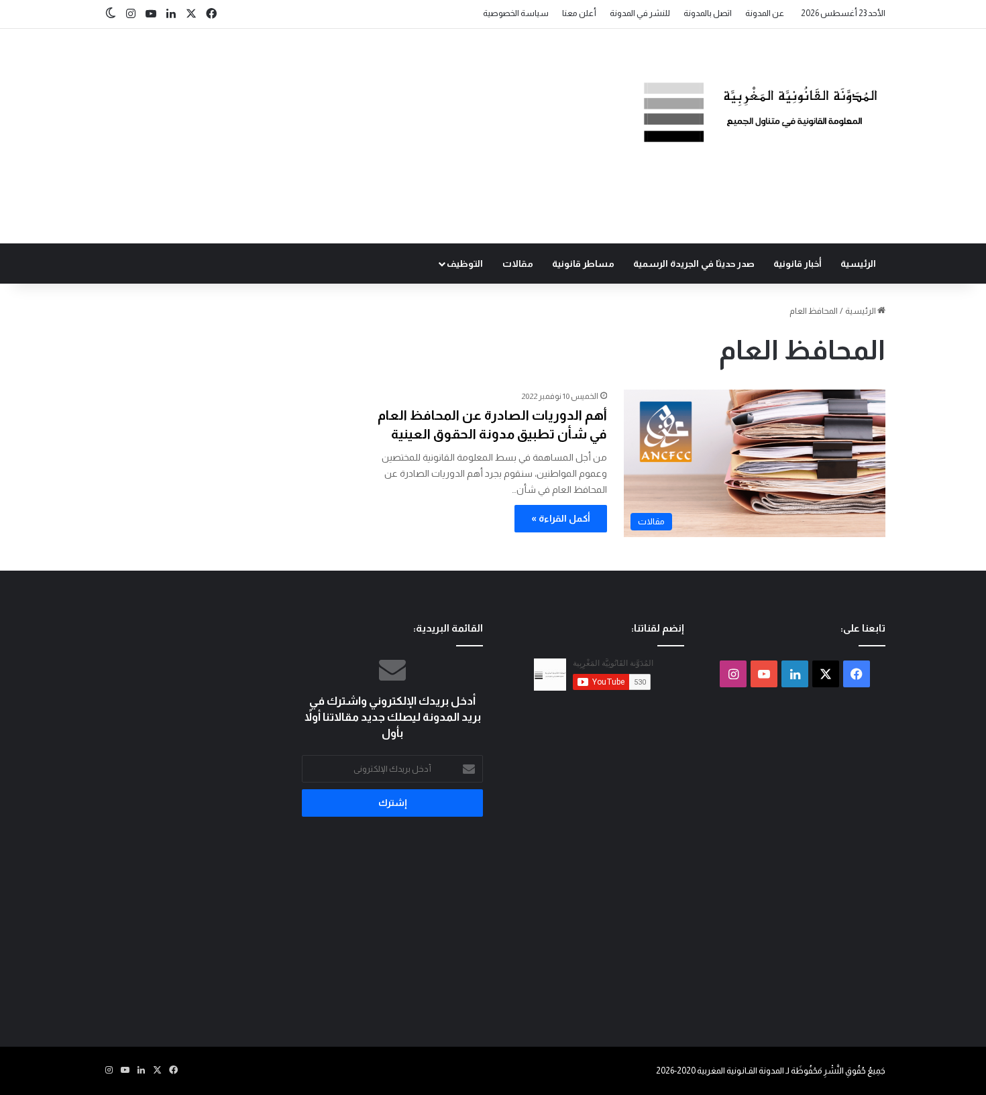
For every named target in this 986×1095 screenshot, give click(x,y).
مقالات (517, 263)
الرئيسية (858, 263)
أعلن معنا (579, 13)
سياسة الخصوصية (516, 13)
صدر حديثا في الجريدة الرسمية (694, 263)
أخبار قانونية (797, 263)
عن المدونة (764, 13)
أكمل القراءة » (560, 518)
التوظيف (465, 263)
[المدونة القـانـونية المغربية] (761, 112)
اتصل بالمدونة (707, 13)
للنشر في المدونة (640, 13)
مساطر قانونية (583, 263)
